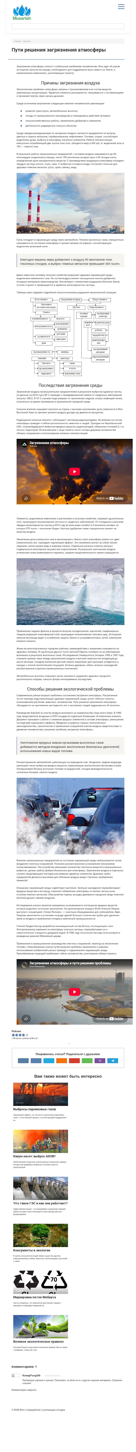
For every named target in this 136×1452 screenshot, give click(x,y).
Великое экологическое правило (38, 1341)
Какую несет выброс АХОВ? (34, 1156)
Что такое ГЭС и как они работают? (40, 1203)
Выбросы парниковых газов (34, 1109)
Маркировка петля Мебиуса (34, 1297)
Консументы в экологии (31, 1250)
